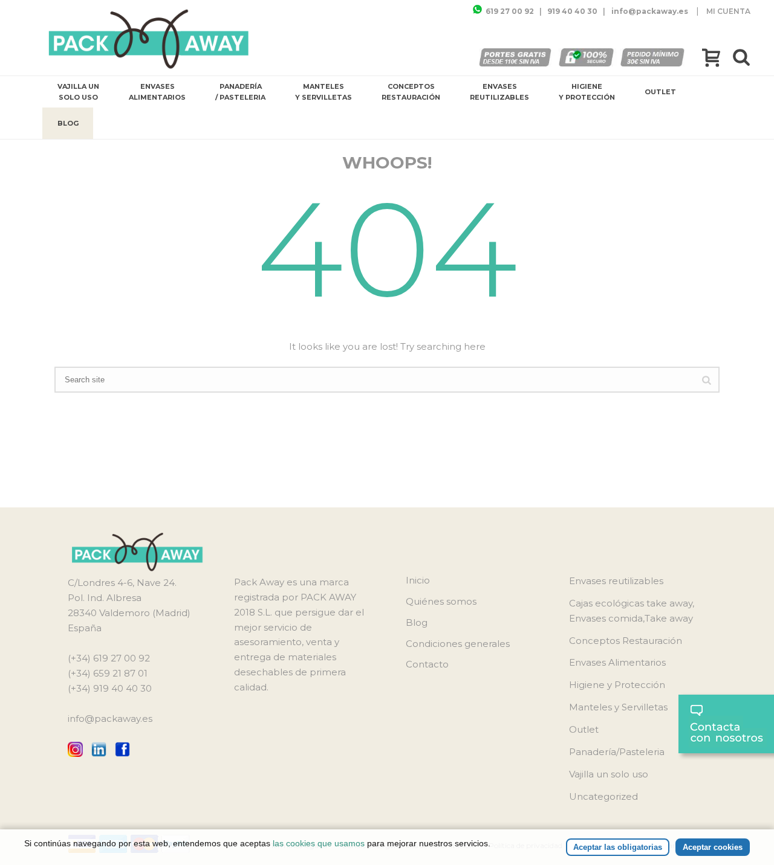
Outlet (660, 92)
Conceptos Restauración (411, 91)
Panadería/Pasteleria (617, 751)
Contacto (427, 664)
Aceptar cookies (713, 847)
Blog (68, 123)
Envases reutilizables (499, 91)
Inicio (418, 580)
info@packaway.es (110, 718)
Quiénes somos (441, 601)
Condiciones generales (458, 643)
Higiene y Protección (587, 91)
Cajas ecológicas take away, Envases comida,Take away (631, 610)
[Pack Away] (149, 39)
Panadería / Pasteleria (240, 91)
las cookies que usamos (319, 843)
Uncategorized (603, 796)
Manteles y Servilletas (323, 91)
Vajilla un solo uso (78, 91)
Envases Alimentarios (157, 91)
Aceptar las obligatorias (617, 847)
